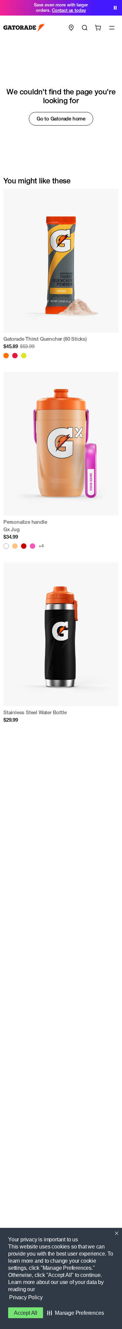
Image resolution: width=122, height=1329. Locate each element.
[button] (75, 1312)
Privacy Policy (25, 1297)
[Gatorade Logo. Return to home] (24, 28)
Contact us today (69, 10)
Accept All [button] (25, 1313)
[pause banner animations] (115, 7)
